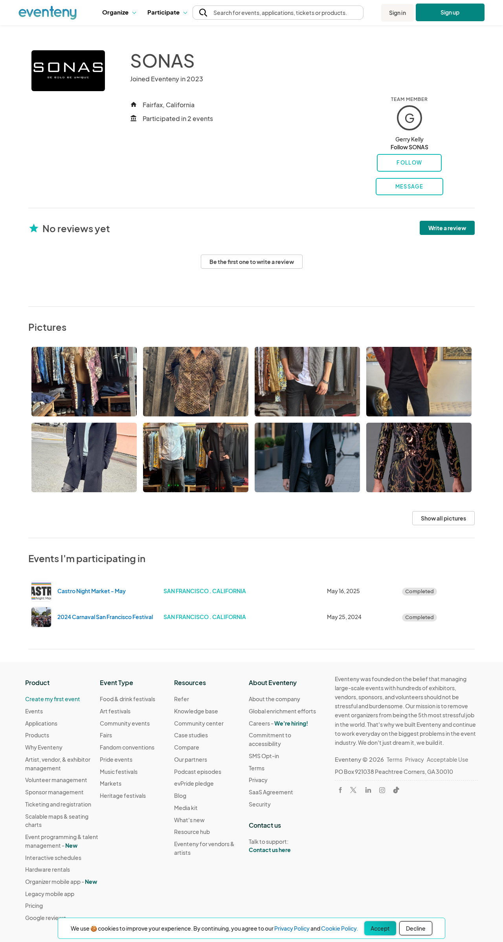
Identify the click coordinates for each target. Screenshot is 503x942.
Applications (41, 723)
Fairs (106, 735)
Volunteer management (56, 779)
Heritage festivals (123, 795)
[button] (118, 12)
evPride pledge (194, 783)
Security (260, 804)
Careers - (278, 723)
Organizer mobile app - (61, 881)
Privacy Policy (292, 928)
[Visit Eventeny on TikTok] (396, 789)
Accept (380, 928)
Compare (186, 747)
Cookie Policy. (339, 928)
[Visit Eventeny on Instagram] (382, 790)
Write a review (447, 227)
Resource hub (192, 831)
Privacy (258, 779)
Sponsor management (54, 791)
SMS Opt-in (264, 755)
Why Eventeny (43, 747)
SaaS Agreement (271, 791)
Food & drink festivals (127, 698)
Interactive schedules (53, 857)
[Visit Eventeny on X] (353, 790)
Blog (180, 795)
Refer (181, 698)
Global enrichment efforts (282, 711)
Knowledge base (196, 711)
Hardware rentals (47, 869)
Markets (110, 783)
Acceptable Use (447, 759)
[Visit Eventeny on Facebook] (340, 789)
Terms (256, 768)
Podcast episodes (197, 771)
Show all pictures (443, 518)
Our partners (190, 759)
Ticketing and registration (58, 804)
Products (37, 735)
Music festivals (119, 771)
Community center (199, 723)
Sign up (450, 12)
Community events (125, 723)
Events (34, 711)
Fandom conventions (127, 747)
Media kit (186, 807)
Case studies (191, 735)
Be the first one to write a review (251, 261)
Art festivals (115, 711)
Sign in (397, 12)
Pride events (116, 759)
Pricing (34, 905)
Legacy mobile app (49, 893)
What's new (189, 819)
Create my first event (52, 698)
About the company (274, 698)
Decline (416, 928)
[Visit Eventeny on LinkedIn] (368, 789)
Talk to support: (270, 845)
